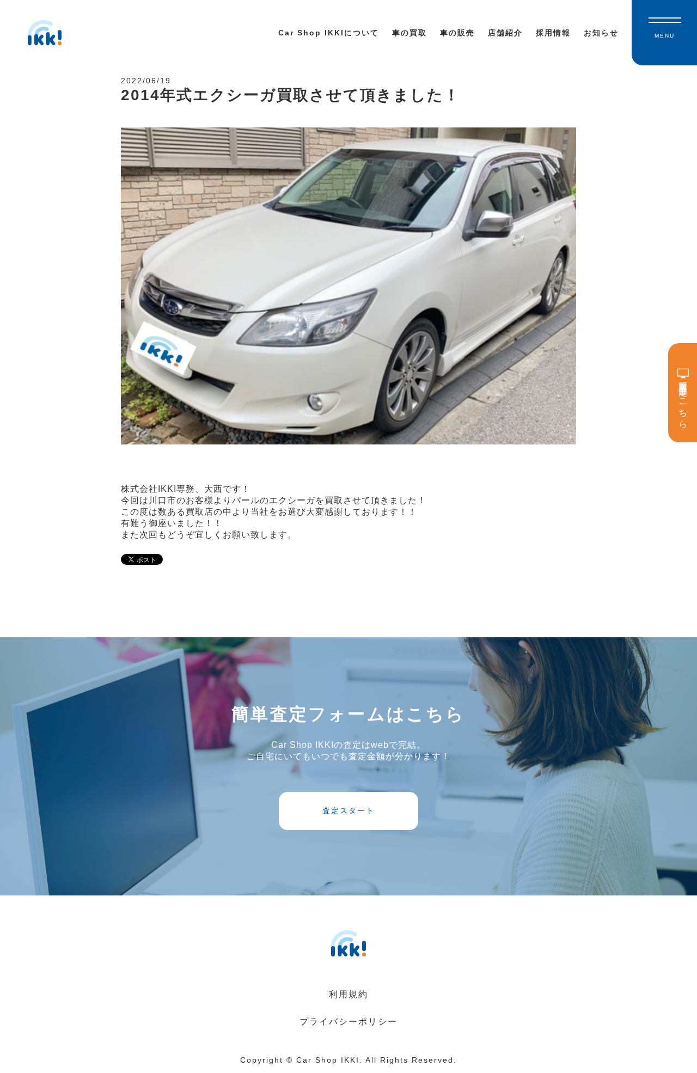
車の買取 (409, 32)
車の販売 (457, 32)
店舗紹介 (505, 32)
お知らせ (601, 32)
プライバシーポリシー (348, 1021)
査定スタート (348, 810)
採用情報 (553, 32)
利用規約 (348, 994)
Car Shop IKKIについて (328, 32)
